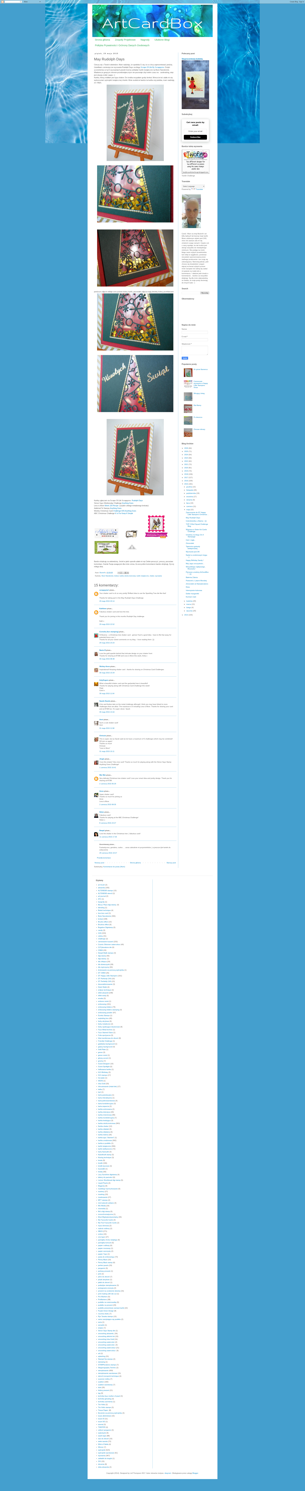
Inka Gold (101, 1084)
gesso (100, 1052)
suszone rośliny (104, 1379)
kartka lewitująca (104, 1120)
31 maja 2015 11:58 (106, 728)
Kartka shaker (103, 1126)
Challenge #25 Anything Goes (124, 511)
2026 (186, 448)
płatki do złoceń (104, 1282)
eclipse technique (104, 990)
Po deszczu (198, 417)
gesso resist (102, 1055)
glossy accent (103, 1058)
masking (101, 1194)
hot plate (101, 1078)
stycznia (189, 611)
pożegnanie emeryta (106, 1288)
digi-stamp (102, 956)
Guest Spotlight (104, 1066)
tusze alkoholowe (104, 1416)
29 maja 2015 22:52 (106, 624)
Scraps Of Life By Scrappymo (152, 67)
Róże (188, 587)
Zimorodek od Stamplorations (197, 584)
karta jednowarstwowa (106, 1101)
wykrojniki (101, 1450)
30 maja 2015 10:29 (106, 673)
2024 (186, 455)
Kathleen (103, 608)
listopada (190, 490)
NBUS (100, 1231)
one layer (101, 1237)
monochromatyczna (105, 1214)
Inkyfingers (104, 680)
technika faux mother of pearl (109, 1396)
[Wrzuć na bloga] (121, 573)
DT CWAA (102, 973)
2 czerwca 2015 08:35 (107, 804)
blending (101, 908)
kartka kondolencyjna (106, 1118)
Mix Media (102, 1206)
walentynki (102, 1433)
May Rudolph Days (193, 518)
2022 (186, 461)
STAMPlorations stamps (107, 1365)
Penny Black (102, 1260)
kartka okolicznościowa (128, 576)
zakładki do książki (105, 1458)
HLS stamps (102, 1075)
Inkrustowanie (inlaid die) (107, 1086)
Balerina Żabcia (192, 577)
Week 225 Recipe (112, 506)
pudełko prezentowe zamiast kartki (111, 1308)
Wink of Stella (103, 1444)
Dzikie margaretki (192, 594)
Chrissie (102, 736)
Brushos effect (103, 924)
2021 (186, 464)
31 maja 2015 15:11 (106, 751)
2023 (186, 458)
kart (99, 1092)
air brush (101, 885)
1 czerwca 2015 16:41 (107, 767)
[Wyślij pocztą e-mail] (119, 573)
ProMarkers (102, 1299)
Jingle (101, 759)
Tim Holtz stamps (104, 1407)
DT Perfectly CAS (104, 979)
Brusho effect (103, 922)
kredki (100, 1163)
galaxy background (105, 1047)
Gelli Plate (102, 1049)
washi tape (102, 1436)
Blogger (195, 1473)
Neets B (102, 650)
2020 (186, 468)
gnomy (100, 1061)
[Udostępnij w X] (123, 573)
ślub (99, 1387)
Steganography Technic (107, 1368)
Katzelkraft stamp (104, 1155)
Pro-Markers (102, 1297)
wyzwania (158, 576)
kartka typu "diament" (106, 1137)
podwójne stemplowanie (107, 1285)
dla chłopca (102, 961)
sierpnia (189, 500)
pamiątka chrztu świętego (107, 1240)
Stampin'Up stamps (105, 1359)
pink (99, 1274)
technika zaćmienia (105, 1402)
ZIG (99, 1461)
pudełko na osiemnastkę (107, 1302)
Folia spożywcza (104, 1035)
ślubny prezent (103, 1390)
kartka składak (103, 1129)
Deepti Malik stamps (105, 953)
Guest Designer (104, 1064)
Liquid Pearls (103, 1183)
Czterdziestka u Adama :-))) (196, 521)
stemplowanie (103, 1370)
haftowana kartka (104, 1069)
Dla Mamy (197, 405)
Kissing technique (104, 1157)
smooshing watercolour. (107, 1350)
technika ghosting (104, 1399)
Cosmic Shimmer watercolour (109, 944)
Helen (101, 812)
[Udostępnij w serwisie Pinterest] (128, 573)
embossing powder (105, 1013)
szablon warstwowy (105, 1385)
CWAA (100, 950)
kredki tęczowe (103, 1166)
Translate (199, 189)
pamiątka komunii (104, 1243)
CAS (99, 933)
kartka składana (104, 1132)
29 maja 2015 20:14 (106, 601)
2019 (186, 471)
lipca (188, 503)
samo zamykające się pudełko (109, 1319)
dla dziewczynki (104, 964)
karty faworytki (103, 1152)
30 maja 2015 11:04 (106, 693)
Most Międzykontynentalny (108, 1217)
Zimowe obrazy (199, 429)
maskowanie (102, 1197)
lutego (188, 607)
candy (100, 930)
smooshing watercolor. (106, 1345)
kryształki (101, 1169)
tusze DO (101, 1422)
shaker (152, 576)
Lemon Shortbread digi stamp (109, 1180)
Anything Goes (127, 503)
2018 (186, 474)
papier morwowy (104, 1248)
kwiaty (100, 1172)
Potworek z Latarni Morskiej (196, 581)
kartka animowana (105, 1109)
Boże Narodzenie (107, 576)
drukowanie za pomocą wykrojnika (111, 970)
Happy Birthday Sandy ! (195, 560)
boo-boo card (103, 913)
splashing (101, 1356)
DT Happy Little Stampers (107, 976)
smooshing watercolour (107, 1348)
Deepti (102, 830)
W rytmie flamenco (201, 369)
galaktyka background (106, 1044)
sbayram (168, 1473)
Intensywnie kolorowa (194, 590)
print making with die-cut (107, 1294)
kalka (100, 1089)
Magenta (101, 1186)
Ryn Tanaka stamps (105, 1316)
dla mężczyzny (103, 967)
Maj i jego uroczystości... (195, 563)
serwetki (101, 1325)
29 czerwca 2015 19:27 (108, 853)
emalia (100, 998)
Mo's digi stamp (104, 1211)
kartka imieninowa (105, 1115)
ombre (100, 1234)
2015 (186, 484)
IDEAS (100, 1081)
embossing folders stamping (108, 1010)
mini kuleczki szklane (106, 1203)
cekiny (100, 936)
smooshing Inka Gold (106, 1339)
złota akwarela (103, 1467)
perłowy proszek (104, 1271)
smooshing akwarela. (106, 1333)
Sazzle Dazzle (104, 701)
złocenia (101, 1464)
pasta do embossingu (106, 1257)
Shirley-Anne (104, 666)
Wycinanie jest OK (193, 552)
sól (99, 1353)
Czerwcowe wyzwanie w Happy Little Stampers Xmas (201, 384)
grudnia (189, 487)
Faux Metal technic (105, 1030)
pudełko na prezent (105, 1305)
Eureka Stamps (104, 1015)
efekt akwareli (103, 993)
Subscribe (195, 137)
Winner (100, 1447)
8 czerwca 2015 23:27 (107, 823)
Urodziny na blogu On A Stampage (195, 536)
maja (188, 510)
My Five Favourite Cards (107, 1223)
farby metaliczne (104, 1024)
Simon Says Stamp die (106, 1331)
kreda (100, 1160)
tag (99, 1393)
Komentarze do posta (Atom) (114, 867)
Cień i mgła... (191, 540)
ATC (99, 899)
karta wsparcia (103, 1106)
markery (101, 1191)
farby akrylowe (103, 1021)
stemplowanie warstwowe (107, 1373)
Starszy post (171, 863)
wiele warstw (103, 1441)
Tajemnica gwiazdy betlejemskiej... (193, 547)
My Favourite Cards (105, 1220)
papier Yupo (102, 1254)
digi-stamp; (102, 959)
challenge (101, 939)
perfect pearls (103, 1265)
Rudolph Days (137, 500)
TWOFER (101, 1427)
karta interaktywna (105, 1098)
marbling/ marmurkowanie (108, 1189)
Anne (101, 791)
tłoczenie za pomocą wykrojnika (110, 1413)
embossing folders (105, 1007)
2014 (186, 615)
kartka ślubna (103, 1135)
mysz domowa (103, 1226)
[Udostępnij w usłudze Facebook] (125, 573)
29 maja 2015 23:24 (106, 643)
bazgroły (101, 902)
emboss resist (103, 1001)
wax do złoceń (103, 1439)
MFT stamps (103, 1200)
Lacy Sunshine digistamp (107, 1174)
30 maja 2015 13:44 (106, 712)
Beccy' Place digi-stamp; (107, 905)
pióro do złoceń (104, 1277)
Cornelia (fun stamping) (109, 632)
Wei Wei (102, 775)
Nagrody (145, 39)
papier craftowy (104, 1245)
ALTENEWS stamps (105, 890)
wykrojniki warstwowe (106, 1453)
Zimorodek (190, 543)
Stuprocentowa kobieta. (192, 59)
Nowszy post (99, 863)
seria (100, 1322)
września (189, 497)
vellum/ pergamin (104, 1430)
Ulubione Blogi (162, 39)
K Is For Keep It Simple (124, 513)
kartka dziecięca (104, 1112)
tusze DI (101, 1419)
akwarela (101, 888)
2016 (186, 481)
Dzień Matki (102, 987)
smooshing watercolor (106, 1342)
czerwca (189, 506)
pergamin (101, 1268)
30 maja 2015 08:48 (106, 659)
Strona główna (102, 39)
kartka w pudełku (104, 1143)
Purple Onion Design (106, 1311)
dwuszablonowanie (105, 984)
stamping (101, 1362)
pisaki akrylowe (103, 1279)
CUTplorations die (105, 947)
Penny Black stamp (105, 1262)
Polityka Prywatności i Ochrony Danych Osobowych (122, 45)
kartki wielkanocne (105, 1149)
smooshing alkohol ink (106, 1336)
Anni (101, 719)
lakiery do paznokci (105, 1177)
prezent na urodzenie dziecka (109, 1291)
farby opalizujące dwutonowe (109, 1027)
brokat (116, 576)
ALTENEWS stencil (105, 893)
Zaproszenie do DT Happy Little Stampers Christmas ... (197, 513)
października (191, 493)
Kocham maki (191, 597)
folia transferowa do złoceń (108, 1038)
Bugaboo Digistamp (105, 927)
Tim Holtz (101, 1404)
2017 (186, 477)
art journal (102, 896)
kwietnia (189, 601)
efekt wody (102, 995)
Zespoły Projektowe (125, 39)
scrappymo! (104, 590)
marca (189, 604)
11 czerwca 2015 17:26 (108, 837)
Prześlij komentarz (104, 858)
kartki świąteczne (143, 576)
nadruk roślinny (104, 1228)
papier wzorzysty (104, 1251)
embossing (102, 1004)
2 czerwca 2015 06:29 (107, 784)
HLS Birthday (103, 1072)
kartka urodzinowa (105, 1140)
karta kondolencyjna (105, 1103)
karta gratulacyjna (105, 1095)
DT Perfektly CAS (104, 981)
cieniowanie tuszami (105, 942)
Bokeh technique (104, 910)
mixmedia (101, 1208)
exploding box (103, 1018)
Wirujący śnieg (199, 393)
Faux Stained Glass (105, 1032)
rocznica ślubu (103, 1314)
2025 (186, 451)
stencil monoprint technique (108, 1376)
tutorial (100, 1424)
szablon (101, 1382)
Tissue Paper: (103, 1410)
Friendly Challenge (105, 1041)
